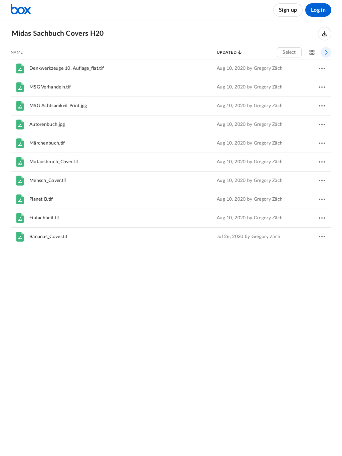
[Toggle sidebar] (326, 52)
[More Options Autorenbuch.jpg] (322, 124)
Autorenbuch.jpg (47, 124)
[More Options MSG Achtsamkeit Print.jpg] (322, 105)
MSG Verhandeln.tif (50, 87)
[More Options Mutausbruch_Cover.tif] (322, 162)
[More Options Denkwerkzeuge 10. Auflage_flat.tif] (322, 68)
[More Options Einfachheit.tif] (322, 218)
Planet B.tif (41, 199)
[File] (20, 68)
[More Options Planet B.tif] (322, 199)
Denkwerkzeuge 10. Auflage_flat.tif (66, 68)
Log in (318, 10)
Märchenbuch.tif (47, 143)
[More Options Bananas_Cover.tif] (322, 236)
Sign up (288, 10)
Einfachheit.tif (44, 218)
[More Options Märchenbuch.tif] (322, 143)
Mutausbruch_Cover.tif (53, 162)
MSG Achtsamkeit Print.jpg (58, 105)
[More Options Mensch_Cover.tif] (322, 180)
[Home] (21, 10)
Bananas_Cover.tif (48, 236)
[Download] (324, 33)
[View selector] (312, 52)
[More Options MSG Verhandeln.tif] (322, 87)
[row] (171, 68)
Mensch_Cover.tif (47, 180)
